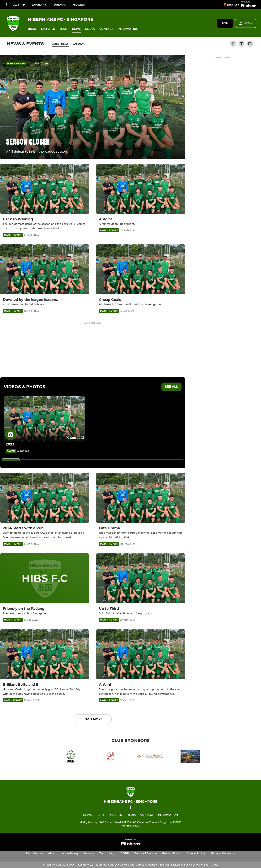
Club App (19, 4)
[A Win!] (140, 654)
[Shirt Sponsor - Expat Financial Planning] (190, 757)
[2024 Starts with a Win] (44, 498)
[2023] (44, 419)
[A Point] (140, 189)
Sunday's (60, 4)
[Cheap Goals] (140, 269)
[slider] (10, 459)
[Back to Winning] (44, 189)
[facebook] (6, 4)
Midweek (79, 4)
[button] (32, 29)
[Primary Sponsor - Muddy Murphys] (71, 757)
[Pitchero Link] (248, 6)
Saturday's (39, 4)
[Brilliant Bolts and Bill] (44, 654)
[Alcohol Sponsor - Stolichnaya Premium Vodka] (110, 757)
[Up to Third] (140, 578)
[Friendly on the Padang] (44, 578)
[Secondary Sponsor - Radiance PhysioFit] (150, 757)
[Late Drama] (140, 498)
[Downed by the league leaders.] (44, 269)
